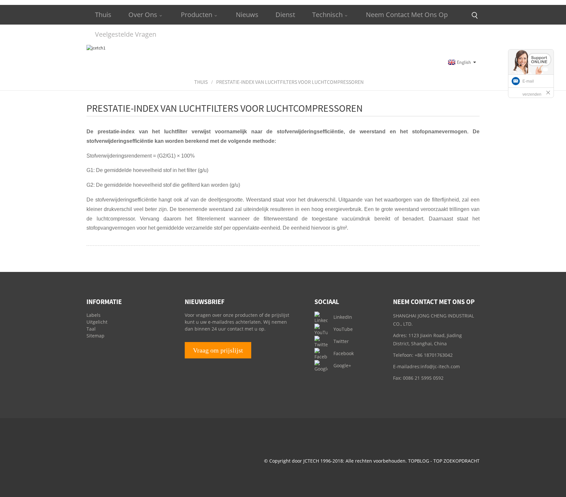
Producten (196, 14)
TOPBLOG (418, 461)
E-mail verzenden (531, 88)
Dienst (285, 14)
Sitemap (95, 336)
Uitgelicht (96, 322)
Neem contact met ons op (407, 14)
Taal (91, 329)
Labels (93, 315)
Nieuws (247, 14)
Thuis (103, 14)
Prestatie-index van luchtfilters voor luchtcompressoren (290, 82)
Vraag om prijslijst (218, 350)
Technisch (327, 14)
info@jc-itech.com (440, 366)
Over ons (142, 14)
